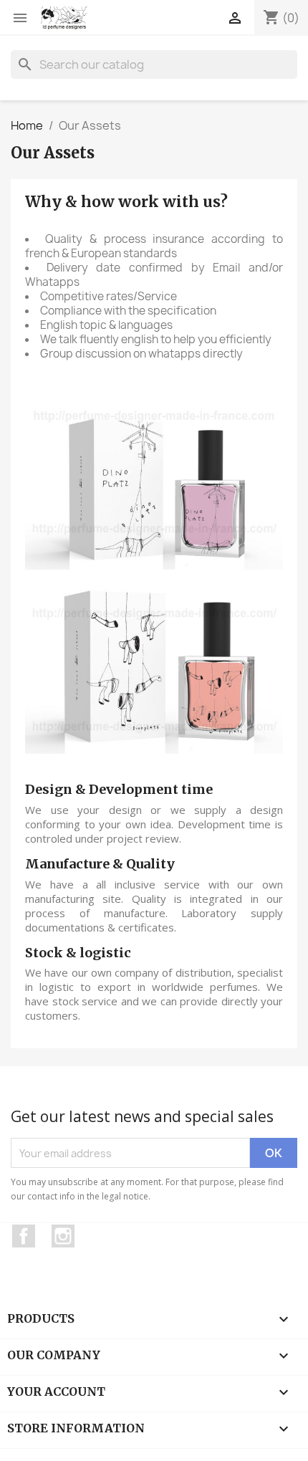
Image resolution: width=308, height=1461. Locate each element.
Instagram (63, 1236)
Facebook (23, 1236)
